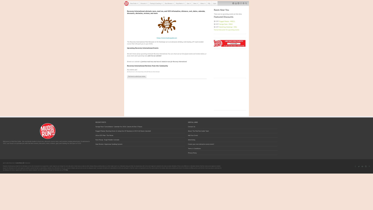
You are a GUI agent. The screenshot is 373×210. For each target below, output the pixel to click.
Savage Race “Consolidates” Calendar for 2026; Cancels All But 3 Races (118, 127)
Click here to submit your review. (137, 76)
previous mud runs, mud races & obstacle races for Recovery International (164, 62)
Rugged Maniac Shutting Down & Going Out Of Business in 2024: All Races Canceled (123, 131)
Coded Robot (19, 163)
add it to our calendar (154, 56)
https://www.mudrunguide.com (167, 38)
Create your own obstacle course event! (201, 144)
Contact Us (191, 127)
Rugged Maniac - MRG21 (227, 21)
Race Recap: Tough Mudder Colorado (107, 140)
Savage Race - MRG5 (226, 24)
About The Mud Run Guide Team (198, 131)
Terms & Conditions (194, 148)
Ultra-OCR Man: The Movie (104, 135)
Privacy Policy (192, 153)
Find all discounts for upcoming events (226, 30)
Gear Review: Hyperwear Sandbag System (108, 144)
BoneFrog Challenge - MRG (228, 27)
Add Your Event (193, 135)
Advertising (191, 140)
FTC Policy (65, 170)
